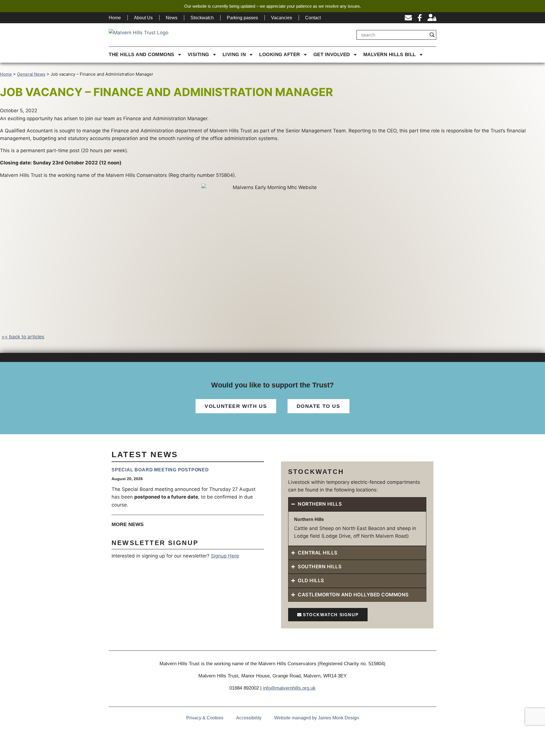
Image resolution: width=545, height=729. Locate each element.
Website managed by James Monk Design (316, 717)
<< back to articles (22, 337)
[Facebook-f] (419, 17)
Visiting (198, 54)
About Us (143, 17)
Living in (234, 54)
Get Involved (331, 54)
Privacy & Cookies (204, 717)
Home (115, 17)
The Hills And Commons (141, 54)
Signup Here (225, 556)
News (171, 17)
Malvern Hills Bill (389, 54)
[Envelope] (408, 17)
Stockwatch (202, 17)
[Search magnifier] (432, 35)
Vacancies (281, 17)
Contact (313, 17)
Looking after (279, 54)
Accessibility (248, 717)
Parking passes (242, 17)
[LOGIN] (431, 17)
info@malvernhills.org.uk (289, 688)
